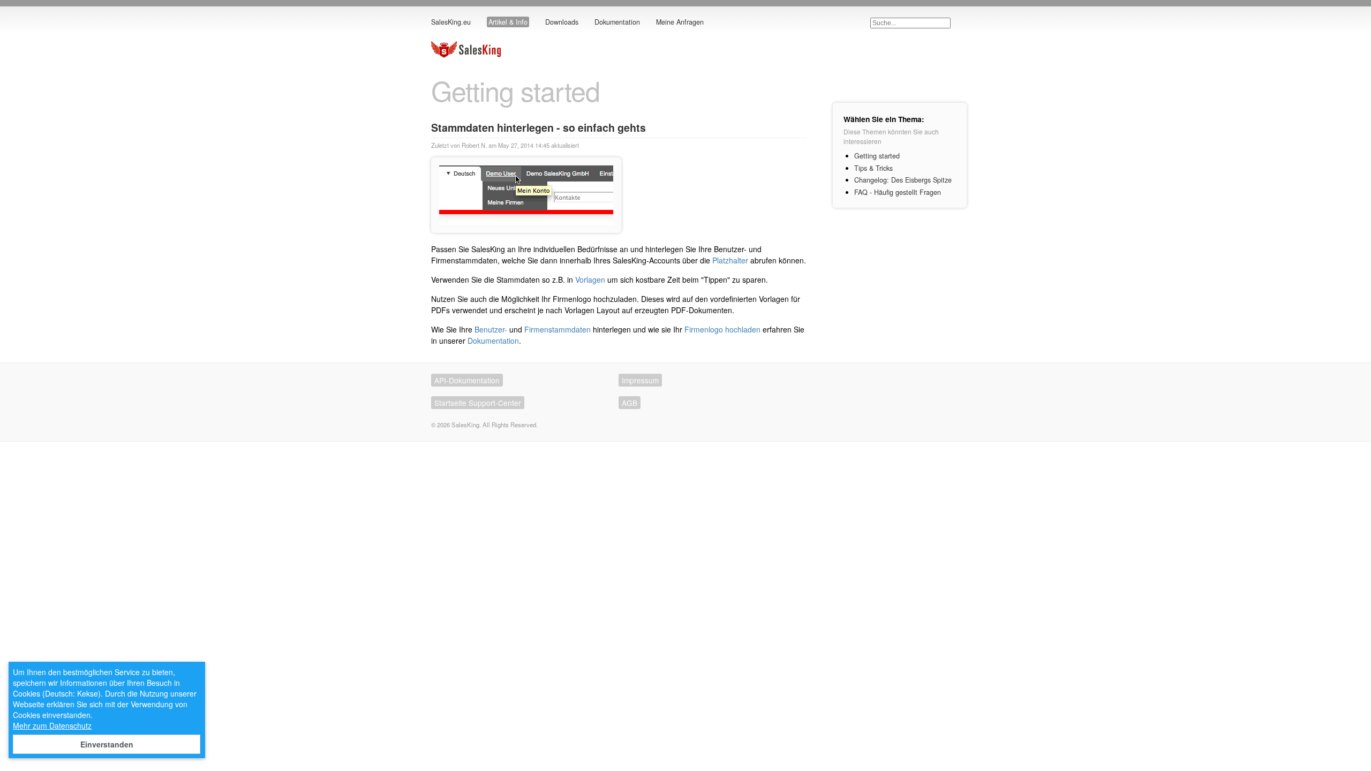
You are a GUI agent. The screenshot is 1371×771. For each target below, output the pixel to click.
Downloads (561, 22)
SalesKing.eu (451, 22)
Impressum (640, 380)
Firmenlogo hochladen (722, 329)
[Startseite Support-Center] (466, 54)
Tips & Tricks (873, 168)
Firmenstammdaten (557, 329)
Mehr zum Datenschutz (52, 725)
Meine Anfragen (680, 22)
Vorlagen (590, 279)
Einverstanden (106, 744)
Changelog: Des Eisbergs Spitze (903, 180)
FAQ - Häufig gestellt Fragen (897, 192)
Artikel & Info (508, 22)
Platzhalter (730, 260)
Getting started (877, 156)
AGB (629, 402)
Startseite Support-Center (477, 402)
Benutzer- (490, 329)
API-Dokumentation (467, 380)
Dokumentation (617, 22)
